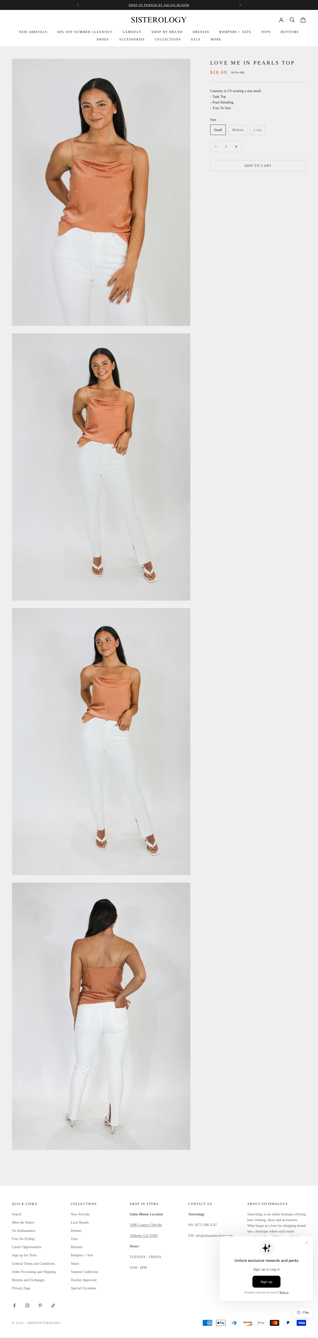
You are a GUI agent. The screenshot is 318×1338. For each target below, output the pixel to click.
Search (16, 1214)
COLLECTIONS (168, 39)
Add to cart (258, 166)
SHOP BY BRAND (167, 32)
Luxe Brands (80, 1222)
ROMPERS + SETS (235, 32)
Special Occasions (83, 1288)
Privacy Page (21, 1288)
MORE (216, 39)
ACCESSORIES (132, 39)
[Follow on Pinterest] (40, 1305)
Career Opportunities (26, 1247)
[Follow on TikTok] (53, 1305)
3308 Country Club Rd (146, 1225)
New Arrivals (80, 1214)
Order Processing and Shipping (34, 1272)
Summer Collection (84, 1272)
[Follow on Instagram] (27, 1305)
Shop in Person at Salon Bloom (159, 4)
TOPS (266, 32)
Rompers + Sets (82, 1255)
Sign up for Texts (24, 1255)
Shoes (75, 1264)
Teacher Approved (83, 1280)
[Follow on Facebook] (14, 1305)
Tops (74, 1239)
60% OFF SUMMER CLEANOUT (85, 32)
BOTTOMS (290, 32)
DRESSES (201, 32)
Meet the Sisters (23, 1222)
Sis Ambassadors (23, 1231)
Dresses (76, 1231)
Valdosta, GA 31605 (144, 1235)
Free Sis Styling (23, 1239)
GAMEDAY (132, 32)
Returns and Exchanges (28, 1280)
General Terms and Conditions (33, 1264)
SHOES (103, 39)
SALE (196, 39)
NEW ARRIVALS (33, 32)
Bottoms (76, 1247)
